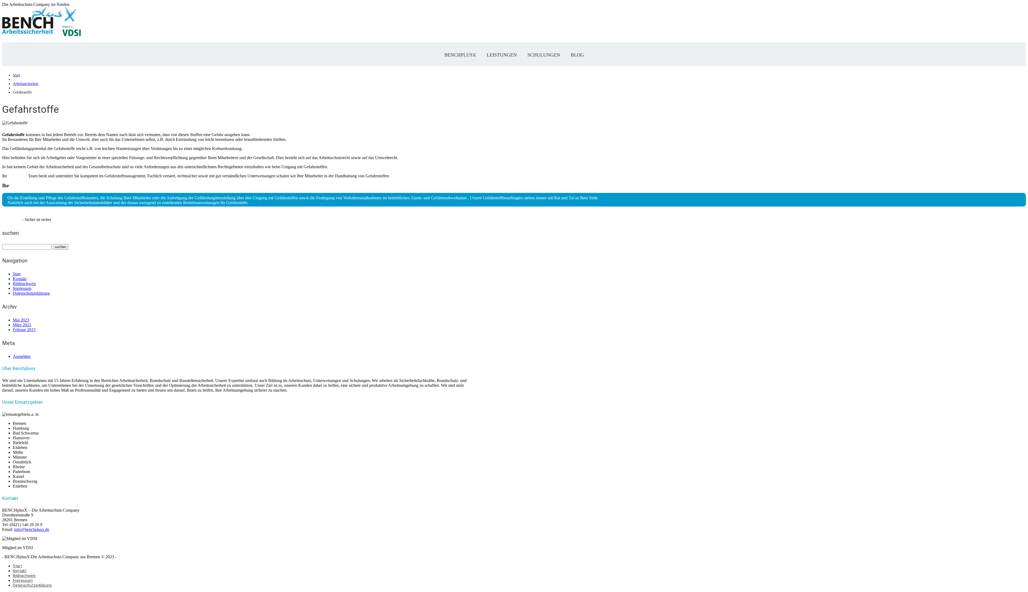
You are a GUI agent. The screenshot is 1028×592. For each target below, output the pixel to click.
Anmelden (22, 356)
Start (16, 75)
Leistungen (502, 55)
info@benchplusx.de (31, 529)
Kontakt (20, 278)
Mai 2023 (21, 320)
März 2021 (22, 325)
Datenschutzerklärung (31, 293)
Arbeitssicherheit (25, 84)
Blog (577, 55)
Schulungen (543, 55)
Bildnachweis (24, 283)
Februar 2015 (24, 329)
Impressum (22, 288)
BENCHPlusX (460, 55)
